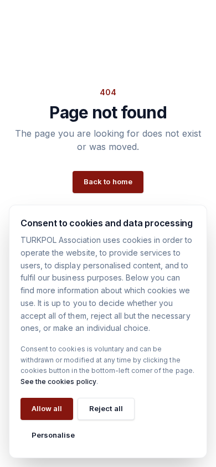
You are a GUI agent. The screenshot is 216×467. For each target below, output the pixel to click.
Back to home (108, 181)
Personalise (53, 434)
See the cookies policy (58, 381)
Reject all (105, 408)
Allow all (47, 408)
